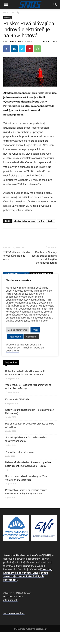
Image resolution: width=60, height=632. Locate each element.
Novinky (15, 12)
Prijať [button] (35, 329)
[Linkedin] (14, 48)
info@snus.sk (10, 600)
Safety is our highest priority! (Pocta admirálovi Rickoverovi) (29, 412)
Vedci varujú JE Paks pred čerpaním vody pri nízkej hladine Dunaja (28, 387)
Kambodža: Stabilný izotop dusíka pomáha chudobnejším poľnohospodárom (44, 257)
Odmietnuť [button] (31, 336)
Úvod (5, 12)
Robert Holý (15, 41)
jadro (41, 221)
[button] (5, 4)
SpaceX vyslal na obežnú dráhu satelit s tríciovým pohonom (26, 439)
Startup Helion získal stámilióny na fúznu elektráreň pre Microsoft (26, 478)
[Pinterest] (29, 48)
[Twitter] (22, 48)
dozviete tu (12, 350)
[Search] (55, 4)
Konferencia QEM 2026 (17, 399)
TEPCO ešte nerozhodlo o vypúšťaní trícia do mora (16, 256)
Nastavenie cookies (13, 613)
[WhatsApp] (37, 48)
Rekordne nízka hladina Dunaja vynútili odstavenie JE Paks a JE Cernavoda (25, 373)
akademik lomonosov (24, 221)
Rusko (51, 221)
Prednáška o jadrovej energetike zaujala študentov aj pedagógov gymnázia (26, 492)
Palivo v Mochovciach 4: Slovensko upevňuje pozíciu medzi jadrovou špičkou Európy (28, 464)
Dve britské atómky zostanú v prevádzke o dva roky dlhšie (29, 425)
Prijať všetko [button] (15, 336)
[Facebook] (6, 48)
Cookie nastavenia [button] (17, 329)
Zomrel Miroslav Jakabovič (19, 452)
